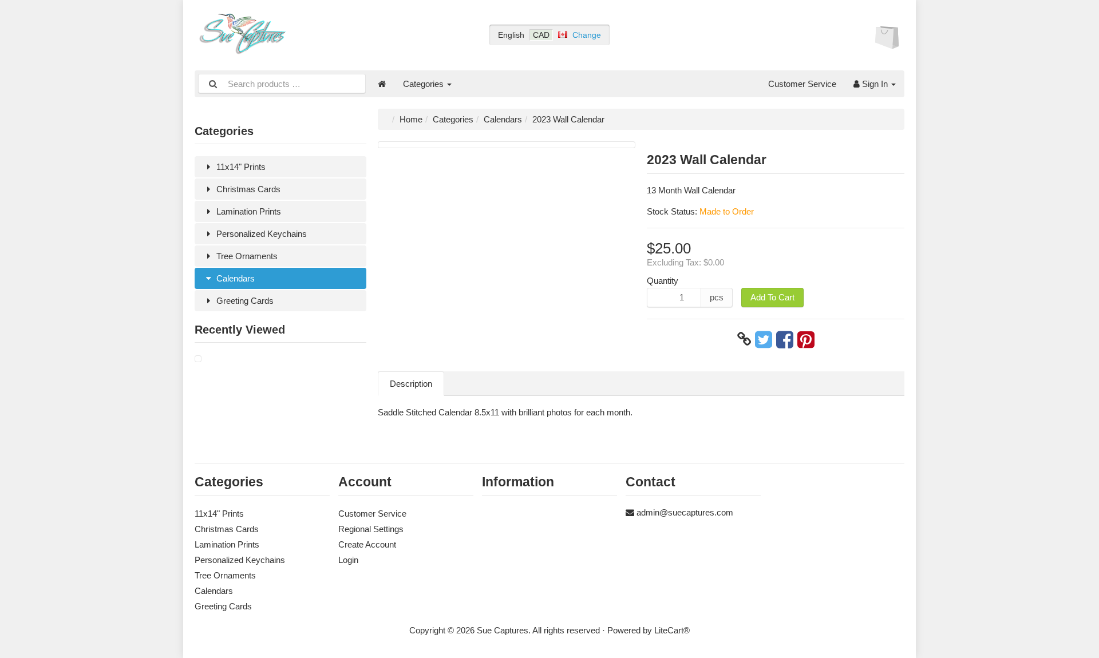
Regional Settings (371, 529)
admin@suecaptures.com (685, 512)
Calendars (234, 278)
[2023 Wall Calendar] (198, 359)
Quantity (662, 281)
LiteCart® (672, 630)
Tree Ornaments (246, 256)
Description (411, 384)
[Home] (381, 83)
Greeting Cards (244, 301)
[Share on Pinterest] (806, 339)
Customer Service (802, 84)
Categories (424, 84)
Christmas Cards (247, 189)
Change (586, 34)
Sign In (875, 84)
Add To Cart (772, 297)
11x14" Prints (240, 167)
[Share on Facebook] (784, 339)
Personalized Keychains (260, 234)
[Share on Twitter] (763, 339)
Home (411, 119)
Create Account (367, 544)
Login (348, 560)
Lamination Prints (247, 211)
